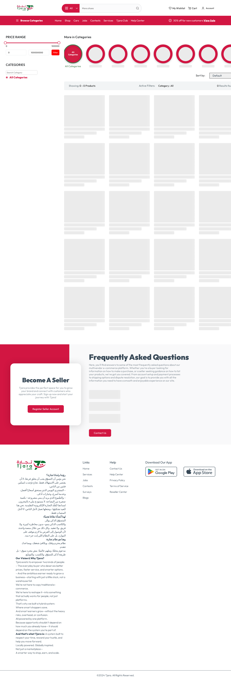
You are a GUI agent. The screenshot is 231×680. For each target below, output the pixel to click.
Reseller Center (118, 488)
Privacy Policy (117, 477)
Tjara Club (122, 20)
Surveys (87, 488)
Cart (194, 8)
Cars (76, 20)
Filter (55, 52)
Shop (67, 20)
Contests (95, 20)
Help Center (138, 20)
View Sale (209, 20)
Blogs (86, 494)
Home (58, 20)
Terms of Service (119, 482)
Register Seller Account (46, 407)
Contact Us (100, 429)
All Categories (18, 77)
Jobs (84, 20)
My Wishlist (178, 8)
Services (108, 20)
